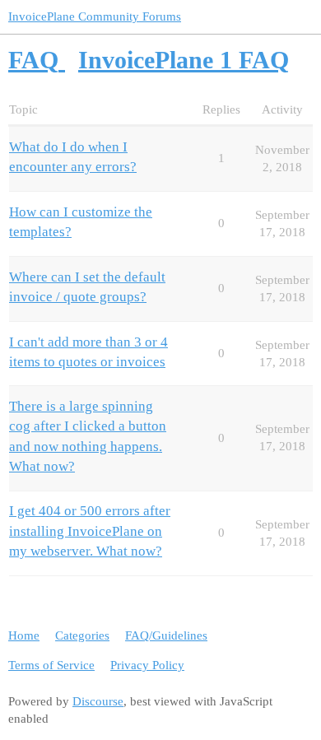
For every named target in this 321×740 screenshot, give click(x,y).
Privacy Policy (147, 665)
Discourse (97, 701)
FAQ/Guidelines (166, 635)
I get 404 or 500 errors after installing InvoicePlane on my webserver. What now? (89, 530)
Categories (82, 635)
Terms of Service (51, 665)
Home (24, 635)
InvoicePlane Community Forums (94, 16)
